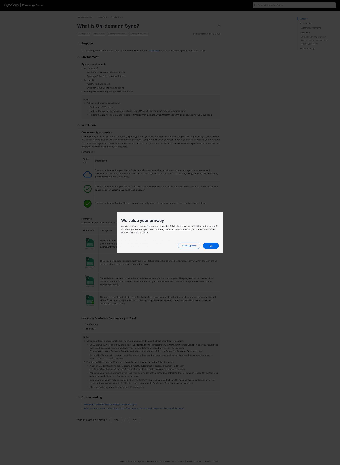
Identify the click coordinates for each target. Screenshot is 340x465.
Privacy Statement (166, 229)
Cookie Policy (185, 229)
